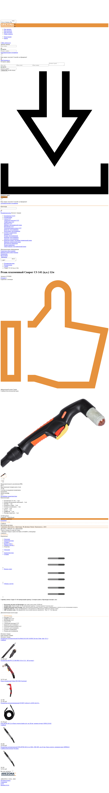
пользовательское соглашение (9, 52)
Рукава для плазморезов (11, 236)
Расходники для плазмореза (12, 231)
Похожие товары (5, 637)
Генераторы (4, 254)
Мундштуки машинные (11, 243)
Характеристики (9, 540)
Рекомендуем (8, 615)
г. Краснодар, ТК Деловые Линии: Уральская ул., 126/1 (30, 527)
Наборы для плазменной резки (13, 225)
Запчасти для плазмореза (11, 239)
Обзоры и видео (9, 545)
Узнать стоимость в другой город (10, 530)
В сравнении (4, 534)
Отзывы (7, 542)
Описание (7, 539)
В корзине (4, 520)
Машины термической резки (12, 242)
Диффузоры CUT (9, 222)
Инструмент (4, 255)
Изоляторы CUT (9, 226)
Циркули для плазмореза (11, 229)
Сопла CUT (7, 219)
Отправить (4, 197)
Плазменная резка (6, 213)
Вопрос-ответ (8, 543)
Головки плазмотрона (10, 232)
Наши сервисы (8, 34)
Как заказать (7, 29)
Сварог (6, 266)
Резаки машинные (9, 245)
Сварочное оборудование (8, 251)
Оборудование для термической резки (15, 246)
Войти (6, 38)
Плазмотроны (8, 217)
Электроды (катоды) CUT (11, 220)
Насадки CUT (8, 223)
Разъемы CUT (8, 234)
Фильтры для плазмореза (11, 237)
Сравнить (3, 533)
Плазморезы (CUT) (9, 216)
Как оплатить (8, 31)
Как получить (8, 32)
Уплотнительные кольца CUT (12, 228)
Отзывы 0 (3, 278)
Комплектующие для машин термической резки (18, 240)
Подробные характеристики (9, 496)
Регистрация (7, 37)
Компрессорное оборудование (9, 252)
